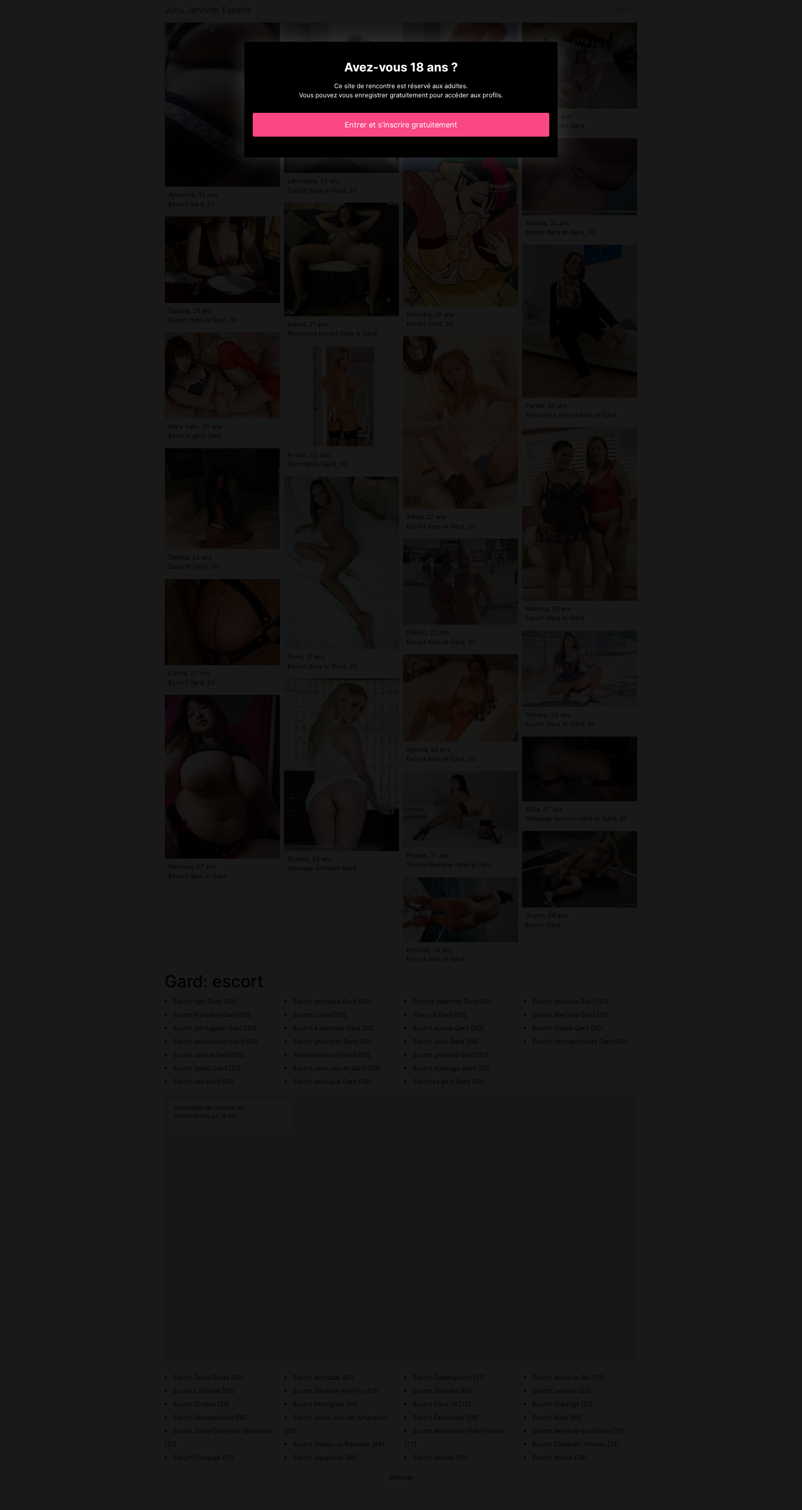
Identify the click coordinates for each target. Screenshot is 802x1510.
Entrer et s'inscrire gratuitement (401, 124)
